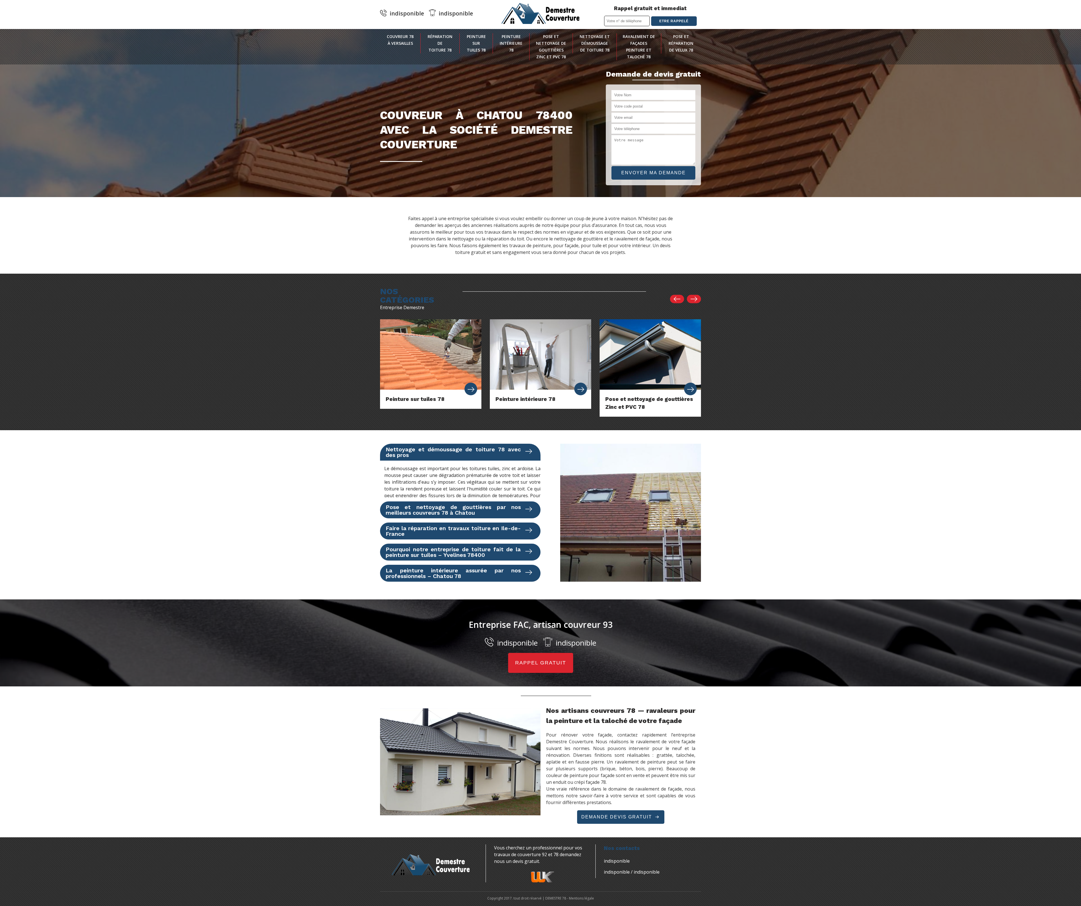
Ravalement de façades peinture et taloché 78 (639, 46)
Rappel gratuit (540, 663)
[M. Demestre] (540, 13)
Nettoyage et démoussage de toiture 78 (595, 43)
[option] (431, 364)
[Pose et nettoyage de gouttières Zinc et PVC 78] (580, 389)
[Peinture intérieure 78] (470, 389)
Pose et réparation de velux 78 (681, 43)
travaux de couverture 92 (520, 854)
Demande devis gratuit (617, 816)
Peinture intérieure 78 (511, 43)
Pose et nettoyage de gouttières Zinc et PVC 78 (551, 46)
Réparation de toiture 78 (440, 43)
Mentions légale (581, 898)
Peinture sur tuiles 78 (476, 43)
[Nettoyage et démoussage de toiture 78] (690, 389)
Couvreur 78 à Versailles (400, 40)
